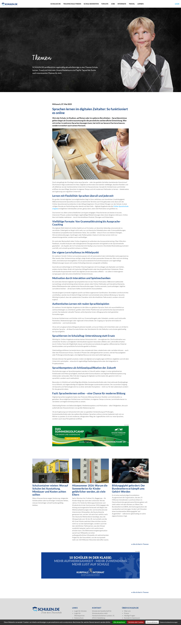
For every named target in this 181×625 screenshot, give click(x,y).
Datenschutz (78, 618)
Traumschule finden (72, 4)
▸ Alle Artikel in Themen (140, 544)
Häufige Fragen (129, 616)
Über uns (127, 611)
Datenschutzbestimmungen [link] (169, 622)
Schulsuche (55, 4)
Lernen (140, 4)
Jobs (113, 4)
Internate (122, 4)
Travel (132, 4)
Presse (126, 613)
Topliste (104, 4)
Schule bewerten (91, 4)
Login (177, 4)
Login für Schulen (80, 611)
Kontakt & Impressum (132, 618)
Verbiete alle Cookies (135, 622)
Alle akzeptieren (119, 622)
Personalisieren (152, 622)
